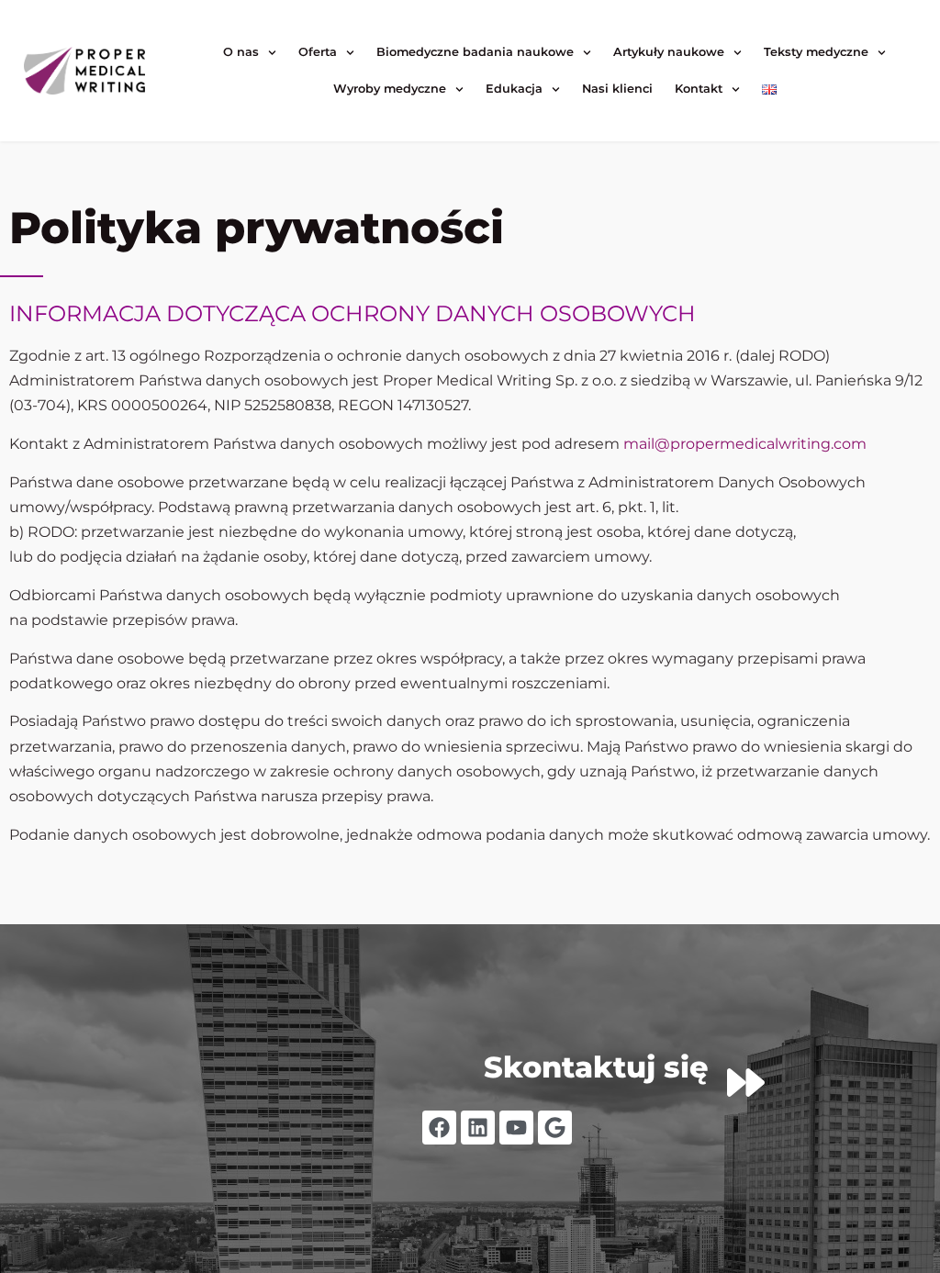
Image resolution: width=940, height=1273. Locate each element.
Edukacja (514, 88)
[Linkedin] (478, 1128)
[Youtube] (516, 1128)
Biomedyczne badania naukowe (475, 52)
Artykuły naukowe (668, 52)
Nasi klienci (617, 88)
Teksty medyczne (816, 52)
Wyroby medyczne (389, 88)
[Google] (555, 1128)
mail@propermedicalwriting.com (745, 443)
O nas (241, 52)
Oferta (317, 52)
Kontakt (698, 88)
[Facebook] (439, 1128)
